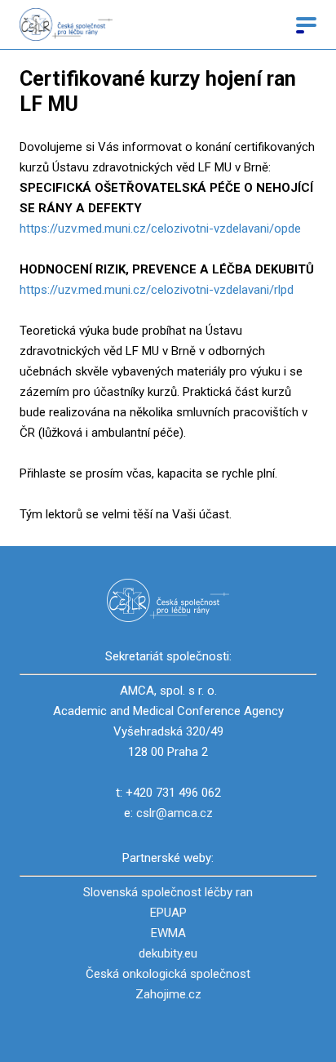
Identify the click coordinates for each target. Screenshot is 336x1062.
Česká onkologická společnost (168, 973)
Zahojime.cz (168, 994)
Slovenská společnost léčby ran (168, 892)
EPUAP (168, 912)
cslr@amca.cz (174, 813)
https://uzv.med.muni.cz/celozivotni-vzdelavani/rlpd (157, 289)
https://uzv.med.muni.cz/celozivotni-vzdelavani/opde (160, 228)
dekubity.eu (168, 953)
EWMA (168, 933)
